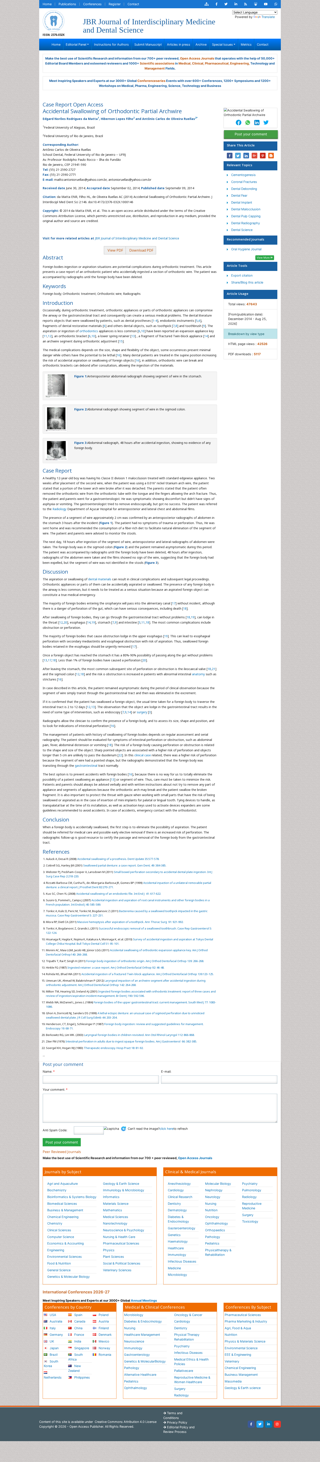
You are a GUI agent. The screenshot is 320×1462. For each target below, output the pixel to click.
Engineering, (240, 63)
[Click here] (206, 4)
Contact (133, 4)
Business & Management (65, 1210)
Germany (56, 1334)
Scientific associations (157, 63)
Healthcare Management (142, 1334)
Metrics (246, 44)
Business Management (241, 1374)
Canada (79, 1321)
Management (155, 68)
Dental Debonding (244, 189)
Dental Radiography (245, 223)
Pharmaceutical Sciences (121, 1243)
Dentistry (174, 1203)
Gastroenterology (137, 1354)
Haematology (178, 1241)
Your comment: (55, 1089)
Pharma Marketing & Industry (246, 1321)
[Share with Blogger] (271, 155)
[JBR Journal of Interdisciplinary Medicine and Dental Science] (53, 20)
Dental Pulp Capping (246, 216)
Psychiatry (250, 1183)
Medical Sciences (115, 1217)
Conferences (92, 4)
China (78, 1328)
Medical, (185, 63)
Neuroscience (134, 1341)
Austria (103, 1321)
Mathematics (112, 1210)
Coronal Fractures (244, 182)
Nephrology (213, 1190)
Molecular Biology (218, 1183)
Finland (103, 1328)
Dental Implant (241, 202)
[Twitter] (259, 1424)
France (78, 1334)
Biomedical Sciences (62, 1203)
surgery (142, 712)
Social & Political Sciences (121, 1263)
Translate (268, 17)
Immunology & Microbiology (123, 1190)
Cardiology (176, 1190)
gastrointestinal (86, 765)
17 (173, 603)
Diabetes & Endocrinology (178, 1219)
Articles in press (178, 44)
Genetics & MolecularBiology (145, 1361)
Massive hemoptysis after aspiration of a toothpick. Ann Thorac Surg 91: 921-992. (130, 922)
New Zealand (74, 1368)
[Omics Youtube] (266, 4)
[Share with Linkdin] (246, 155)
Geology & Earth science (243, 1388)
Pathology (212, 1237)
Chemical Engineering (63, 1217)
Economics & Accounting (65, 1243)
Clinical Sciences (59, 1230)
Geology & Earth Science (121, 1183)
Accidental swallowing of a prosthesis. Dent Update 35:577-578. (118, 859)
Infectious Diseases (182, 1261)
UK (51, 1341)
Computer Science (60, 1237)
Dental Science (242, 230)
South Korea (51, 1363)
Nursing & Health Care (119, 1237)
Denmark (105, 1334)
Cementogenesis (243, 175)
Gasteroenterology (181, 1228)
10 (143, 331)
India (77, 1341)
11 (45, 336)
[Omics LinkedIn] (236, 4)
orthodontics (88, 331)
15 (121, 341)
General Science (59, 1270)
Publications (67, 4)
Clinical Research (180, 1197)
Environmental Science (241, 1348)
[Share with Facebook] (229, 155)
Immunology (177, 1254)
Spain (77, 1315)
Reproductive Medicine (251, 1206)
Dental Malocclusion (245, 209)
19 (192, 617)
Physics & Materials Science (245, 1341)
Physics (109, 1250)
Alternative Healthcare (140, 1374)
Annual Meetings (144, 1300)
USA (52, 1315)
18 (185, 608)
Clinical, (198, 63)
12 (49, 336)
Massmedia (233, 1381)
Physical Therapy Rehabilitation (186, 1337)
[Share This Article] (238, 122)
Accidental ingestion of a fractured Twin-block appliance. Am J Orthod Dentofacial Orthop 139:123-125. (147, 974)
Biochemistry (56, 1190)
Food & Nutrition (59, 1263)
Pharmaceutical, (217, 63)
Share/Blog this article (247, 282)
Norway (104, 1348)
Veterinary (232, 1361)
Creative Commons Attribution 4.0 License (125, 1422)
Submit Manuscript (148, 44)
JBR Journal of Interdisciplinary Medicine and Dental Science (137, 238)
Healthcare (176, 1248)
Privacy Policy (176, 1422)
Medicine (174, 1268)
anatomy (198, 674)
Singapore (81, 1348)
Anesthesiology (179, 1183)
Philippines (81, 1377)
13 (133, 336)
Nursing (210, 1203)
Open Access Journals (197, 58)
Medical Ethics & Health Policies (191, 1361)
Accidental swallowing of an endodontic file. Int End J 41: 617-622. (118, 894)
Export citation (242, 275)
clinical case (142, 755)
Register (115, 4)
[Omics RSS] (246, 4)
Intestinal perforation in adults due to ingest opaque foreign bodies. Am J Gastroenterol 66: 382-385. (131, 1041)
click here (166, 1128)
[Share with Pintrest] (263, 155)
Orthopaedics (215, 1230)
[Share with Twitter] (238, 155)
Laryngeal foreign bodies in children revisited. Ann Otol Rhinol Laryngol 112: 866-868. (139, 1035)
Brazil (53, 1354)
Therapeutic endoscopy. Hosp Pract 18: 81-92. (113, 1048)
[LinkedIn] (268, 1424)
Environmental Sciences (64, 1256)
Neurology (212, 1197)
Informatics (111, 1197)
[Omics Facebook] (216, 4)
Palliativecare (183, 1370)
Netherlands (53, 1377)
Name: (49, 1071)
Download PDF (140, 250)
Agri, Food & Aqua (238, 1328)
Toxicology (250, 1221)
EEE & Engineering (238, 1354)
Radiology (59, 509)
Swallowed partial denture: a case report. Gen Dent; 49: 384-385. (124, 865)
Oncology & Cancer (188, 1315)
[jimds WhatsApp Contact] (276, 4)
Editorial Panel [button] (76, 44)
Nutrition (211, 1210)
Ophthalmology (216, 1223)
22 (120, 755)
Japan (54, 1348)
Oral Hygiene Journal (246, 249)
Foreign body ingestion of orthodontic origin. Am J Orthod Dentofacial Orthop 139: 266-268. (145, 961)
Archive (201, 44)
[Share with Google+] (254, 155)
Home (47, 4)
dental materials (99, 579)
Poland (103, 1315)
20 (65, 622)
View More (263, 257)
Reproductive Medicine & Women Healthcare (192, 1380)
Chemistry (54, 1223)
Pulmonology (251, 1190)
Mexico (103, 1341)
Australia (55, 1321)
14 (206, 336)
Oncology (212, 1217)
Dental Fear (239, 195)
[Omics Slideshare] (256, 4)
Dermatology (177, 1210)
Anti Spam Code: (55, 1130)
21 (213, 669)
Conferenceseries (151, 81)
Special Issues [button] (222, 44)
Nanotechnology (115, 1223)
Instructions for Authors (111, 44)
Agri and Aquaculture (62, 1183)
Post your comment (251, 134)
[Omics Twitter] (226, 4)
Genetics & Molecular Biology (68, 1276)
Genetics (174, 1235)
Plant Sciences (113, 1256)
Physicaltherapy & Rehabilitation (218, 1252)
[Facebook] (251, 1424)
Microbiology (177, 1274)
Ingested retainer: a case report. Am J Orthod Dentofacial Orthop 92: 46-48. (115, 967)
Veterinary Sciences (117, 1270)
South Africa (75, 1357)
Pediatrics (212, 1243)
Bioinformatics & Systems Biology (71, 1197)
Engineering (55, 1250)
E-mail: (166, 1071)
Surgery (247, 1215)
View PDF (115, 250)
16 (118, 355)
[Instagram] (277, 1424)
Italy (52, 1328)
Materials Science (115, 1203)
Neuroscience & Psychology (123, 1230)
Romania (104, 1354)
